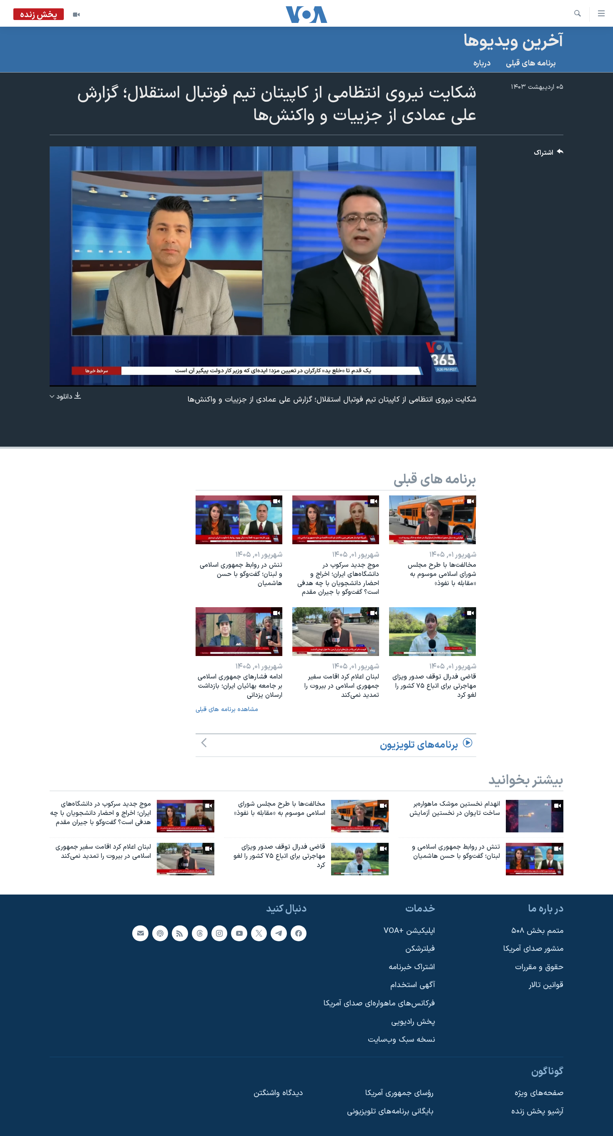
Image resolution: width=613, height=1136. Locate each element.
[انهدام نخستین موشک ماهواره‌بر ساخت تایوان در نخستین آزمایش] (534, 816)
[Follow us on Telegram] (278, 933)
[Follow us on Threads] (200, 933)
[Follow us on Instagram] (219, 933)
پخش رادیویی (413, 1021)
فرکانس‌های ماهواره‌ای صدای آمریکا (379, 1003)
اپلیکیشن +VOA (409, 930)
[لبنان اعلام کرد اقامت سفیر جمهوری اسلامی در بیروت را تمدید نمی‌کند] (335, 631)
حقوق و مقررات (539, 967)
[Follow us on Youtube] (239, 933)
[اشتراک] (140, 933)
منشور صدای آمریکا (533, 949)
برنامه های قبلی (531, 63)
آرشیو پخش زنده (537, 1111)
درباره (482, 63)
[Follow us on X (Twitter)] (259, 933)
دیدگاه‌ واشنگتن (278, 1093)
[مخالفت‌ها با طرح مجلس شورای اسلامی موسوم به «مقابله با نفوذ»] (432, 519)
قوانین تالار (546, 985)
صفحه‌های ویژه (539, 1093)
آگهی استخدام (412, 985)
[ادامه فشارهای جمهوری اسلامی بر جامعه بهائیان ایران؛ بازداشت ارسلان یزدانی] (239, 631)
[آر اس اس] (180, 933)
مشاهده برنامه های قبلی (227, 709)
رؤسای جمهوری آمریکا (399, 1093)
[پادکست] (160, 933)
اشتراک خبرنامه (412, 967)
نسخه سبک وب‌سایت (401, 1040)
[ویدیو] (76, 14)
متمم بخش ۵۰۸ (537, 930)
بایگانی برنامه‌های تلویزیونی (390, 1111)
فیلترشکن (420, 949)
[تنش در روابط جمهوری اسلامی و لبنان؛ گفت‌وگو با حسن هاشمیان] (239, 519)
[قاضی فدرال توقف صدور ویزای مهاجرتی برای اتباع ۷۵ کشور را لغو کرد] (432, 631)
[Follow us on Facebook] (298, 933)
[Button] (549, 154)
